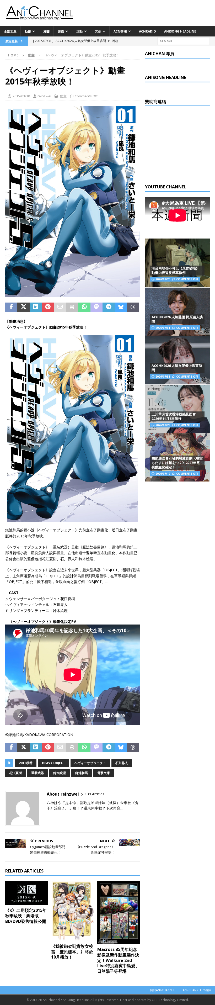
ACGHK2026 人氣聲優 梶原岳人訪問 (177, 319)
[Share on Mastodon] (96, 307)
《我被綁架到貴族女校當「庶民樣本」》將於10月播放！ (72, 951)
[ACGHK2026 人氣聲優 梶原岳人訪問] (177, 311)
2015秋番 (26, 763)
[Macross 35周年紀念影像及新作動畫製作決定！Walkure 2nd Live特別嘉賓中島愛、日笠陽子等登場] (118, 912)
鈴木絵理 (59, 773)
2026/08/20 (162, 279)
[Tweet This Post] (23, 307)
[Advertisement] (180, 144)
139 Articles (94, 793)
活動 (79, 31)
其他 (98, 31)
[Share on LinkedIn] (36, 307)
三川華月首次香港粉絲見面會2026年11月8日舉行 (174, 416)
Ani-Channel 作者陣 (197, 990)
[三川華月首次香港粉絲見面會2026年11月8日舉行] (177, 408)
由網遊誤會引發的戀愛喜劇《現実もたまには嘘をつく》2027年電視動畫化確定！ (177, 462)
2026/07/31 (162, 328)
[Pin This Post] (48, 307)
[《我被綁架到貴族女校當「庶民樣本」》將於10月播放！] (72, 911)
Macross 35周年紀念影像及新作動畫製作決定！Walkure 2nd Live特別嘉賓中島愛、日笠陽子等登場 (118, 960)
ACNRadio (147, 31)
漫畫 (46, 31)
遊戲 (61, 31)
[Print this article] (72, 307)
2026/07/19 (162, 473)
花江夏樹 (15, 773)
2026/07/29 (162, 425)
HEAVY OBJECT (53, 763)
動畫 (28, 31)
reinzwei (44, 96)
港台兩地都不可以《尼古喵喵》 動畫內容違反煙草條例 (175, 270)
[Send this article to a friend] (60, 307)
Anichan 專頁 (159, 53)
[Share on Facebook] (11, 307)
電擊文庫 (103, 773)
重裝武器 (37, 773)
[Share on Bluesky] (121, 307)
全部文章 (10, 31)
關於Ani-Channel (162, 990)
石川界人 (121, 763)
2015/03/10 (21, 96)
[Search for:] (183, 40)
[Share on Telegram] (109, 307)
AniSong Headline (180, 31)
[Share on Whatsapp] (84, 307)
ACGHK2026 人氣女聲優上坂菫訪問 (177, 367)
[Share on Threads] (133, 307)
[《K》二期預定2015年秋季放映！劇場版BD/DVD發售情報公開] (26, 893)
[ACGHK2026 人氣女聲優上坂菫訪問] (177, 360)
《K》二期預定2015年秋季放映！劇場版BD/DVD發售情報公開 (26, 915)
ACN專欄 (120, 31)
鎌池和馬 (81, 773)
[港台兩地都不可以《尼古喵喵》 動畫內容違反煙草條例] (177, 263)
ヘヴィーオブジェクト (90, 763)
